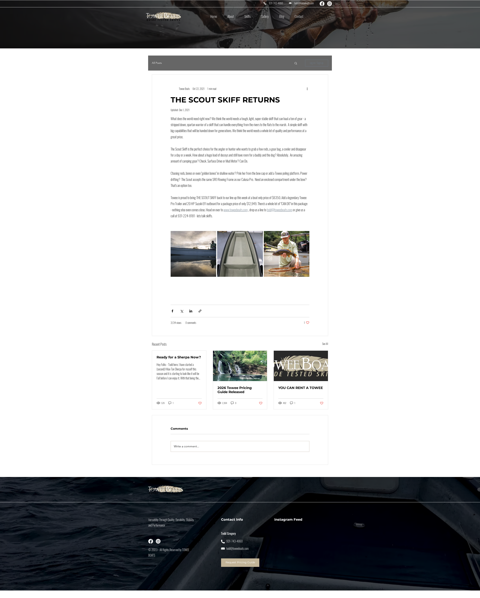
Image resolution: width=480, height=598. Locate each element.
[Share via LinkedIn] (191, 311)
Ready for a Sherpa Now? (179, 357)
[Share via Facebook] (172, 311)
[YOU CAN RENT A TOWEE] (301, 366)
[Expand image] (193, 254)
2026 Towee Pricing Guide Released (235, 390)
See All (325, 344)
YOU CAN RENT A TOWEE (300, 388)
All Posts (157, 63)
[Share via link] (200, 311)
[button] (230, 16)
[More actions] (307, 89)
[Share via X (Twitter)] (181, 311)
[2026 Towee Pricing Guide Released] (240, 366)
